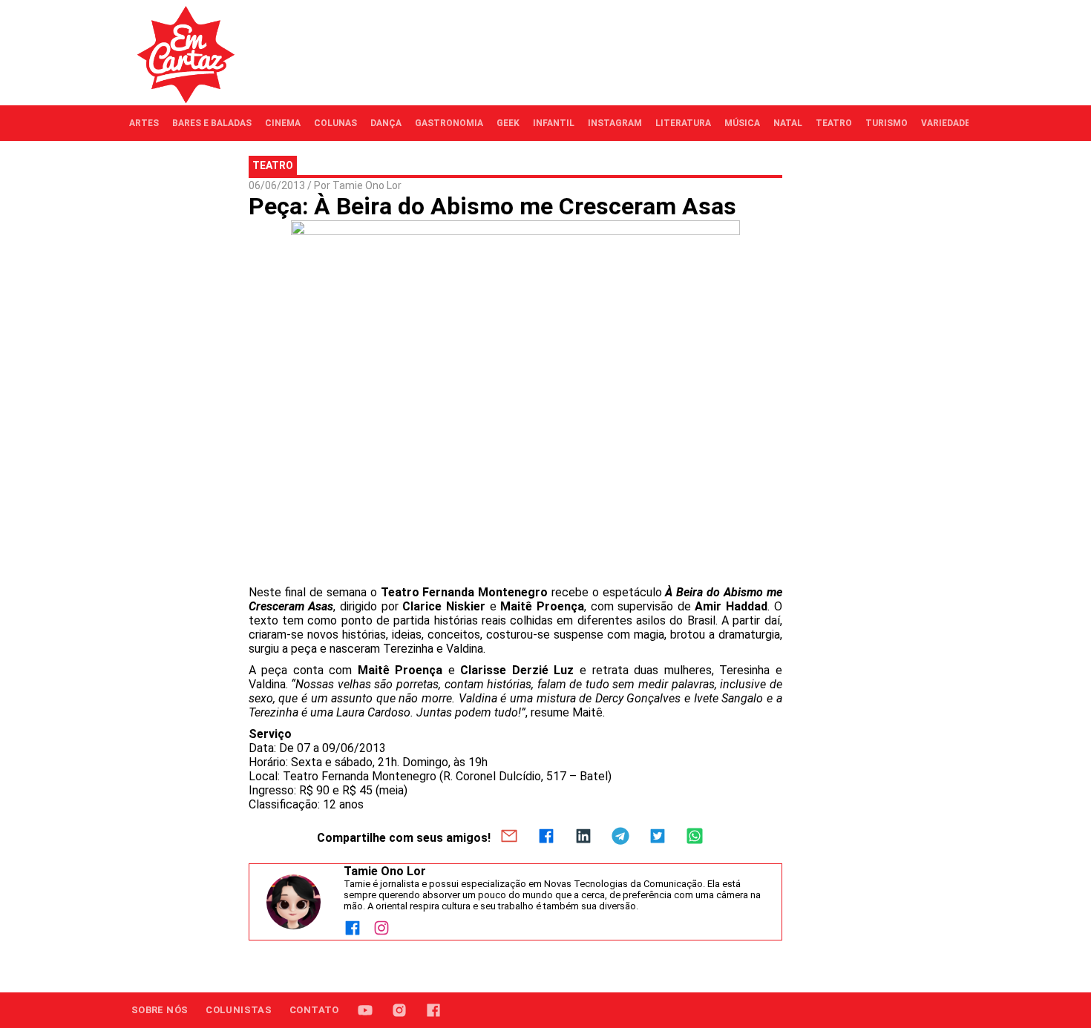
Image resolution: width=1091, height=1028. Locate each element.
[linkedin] (583, 837)
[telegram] (620, 837)
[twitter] (657, 837)
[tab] (144, 123)
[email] (509, 837)
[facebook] (546, 837)
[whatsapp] (694, 837)
